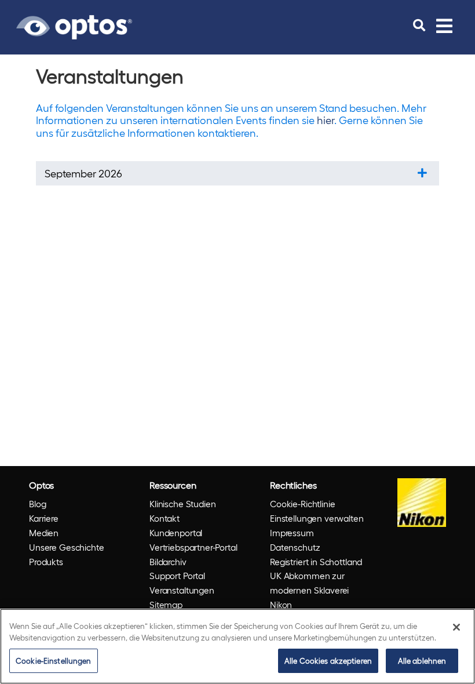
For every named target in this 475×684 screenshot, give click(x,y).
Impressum (292, 532)
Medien (44, 532)
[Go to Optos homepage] (74, 25)
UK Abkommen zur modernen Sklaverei (309, 582)
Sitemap (165, 604)
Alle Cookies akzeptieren (328, 660)
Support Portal (177, 575)
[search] (419, 25)
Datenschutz (295, 547)
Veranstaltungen (181, 590)
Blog (37, 504)
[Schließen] (456, 627)
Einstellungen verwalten (317, 518)
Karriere (44, 518)
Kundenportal (175, 532)
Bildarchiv (168, 561)
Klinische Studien (182, 504)
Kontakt (164, 518)
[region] (237, 646)
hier (325, 120)
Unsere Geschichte (66, 547)
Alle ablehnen (422, 660)
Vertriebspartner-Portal (193, 547)
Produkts (46, 561)
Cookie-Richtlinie (302, 504)
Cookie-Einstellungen (54, 660)
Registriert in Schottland (316, 561)
